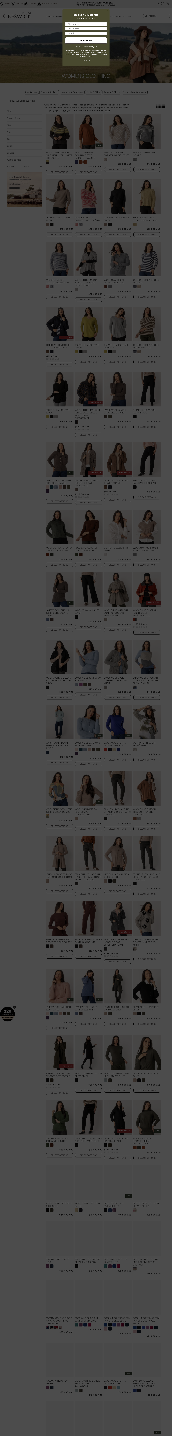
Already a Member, (86, 46)
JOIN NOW (86, 40)
